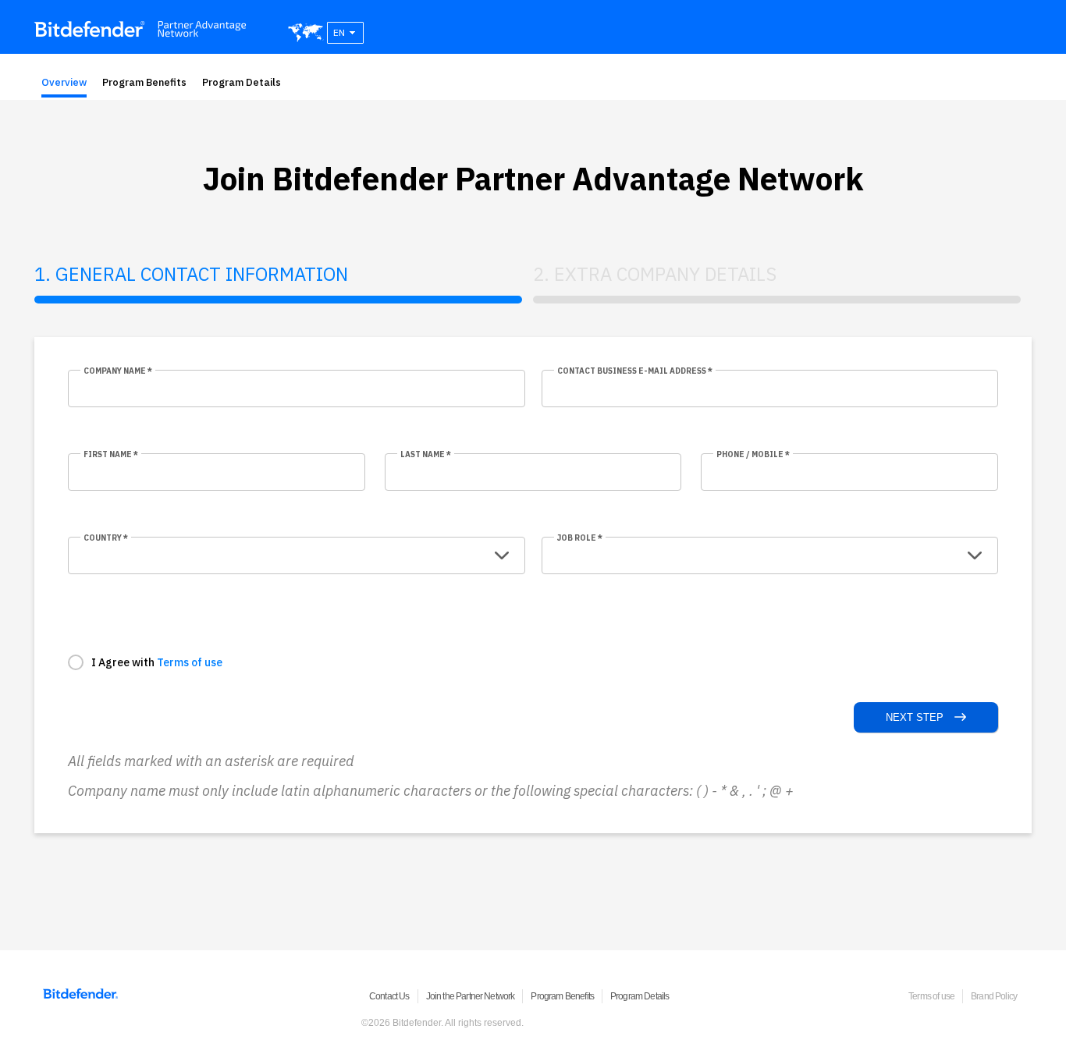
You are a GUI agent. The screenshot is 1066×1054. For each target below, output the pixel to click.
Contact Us (389, 996)
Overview (64, 82)
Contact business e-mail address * (634, 371)
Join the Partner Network (470, 996)
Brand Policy (994, 996)
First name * (111, 454)
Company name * (118, 371)
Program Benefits (144, 82)
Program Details (241, 82)
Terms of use (189, 662)
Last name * (425, 454)
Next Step (916, 717)
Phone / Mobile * (753, 454)
